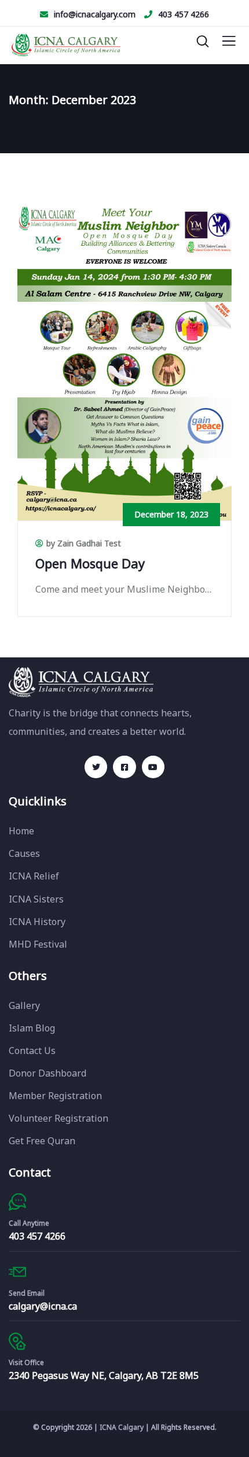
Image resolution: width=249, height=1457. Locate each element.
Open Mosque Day (90, 563)
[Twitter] (96, 767)
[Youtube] (153, 767)
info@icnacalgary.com (95, 14)
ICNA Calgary (122, 1427)
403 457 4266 (183, 14)
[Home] (81, 682)
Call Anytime (29, 1223)
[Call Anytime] (17, 1202)
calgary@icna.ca (43, 1306)
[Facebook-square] (124, 767)
